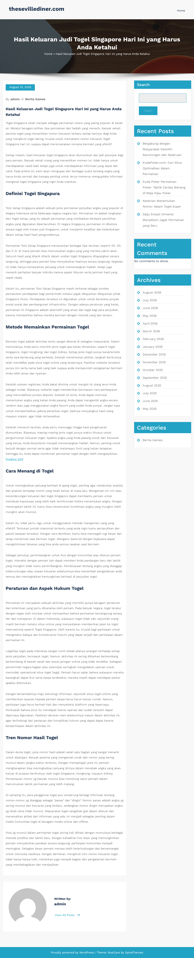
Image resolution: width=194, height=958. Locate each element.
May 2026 (150, 316)
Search (143, 84)
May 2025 (149, 408)
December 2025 (154, 354)
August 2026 (152, 292)
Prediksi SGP (14, 459)
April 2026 (150, 323)
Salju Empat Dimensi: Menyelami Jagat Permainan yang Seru (163, 219)
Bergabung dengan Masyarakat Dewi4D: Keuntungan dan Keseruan (162, 149)
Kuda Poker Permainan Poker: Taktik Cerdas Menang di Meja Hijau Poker (164, 187)
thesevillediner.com (36, 8)
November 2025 (154, 362)
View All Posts (65, 915)
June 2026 (150, 308)
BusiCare (114, 952)
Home (181, 10)
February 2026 (153, 339)
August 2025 (152, 385)
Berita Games (35, 99)
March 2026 (151, 331)
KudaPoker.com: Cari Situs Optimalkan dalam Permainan (162, 168)
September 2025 (155, 377)
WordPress (86, 952)
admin (15, 99)
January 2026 (153, 347)
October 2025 (153, 370)
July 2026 (150, 300)
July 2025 (150, 393)
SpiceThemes (133, 952)
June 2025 (150, 401)
